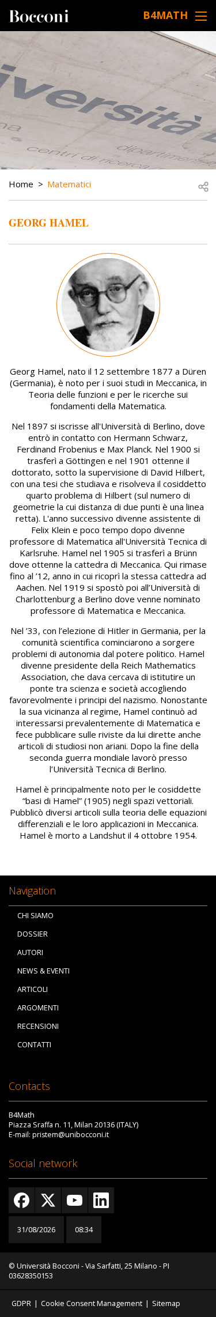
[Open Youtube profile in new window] (75, 1200)
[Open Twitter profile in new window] (48, 1200)
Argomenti (38, 1008)
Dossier (32, 934)
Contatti (34, 1045)
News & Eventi (43, 971)
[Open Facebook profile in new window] (22, 1200)
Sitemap (166, 1303)
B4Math (165, 15)
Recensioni (38, 1026)
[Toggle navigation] (201, 16)
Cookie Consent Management (91, 1303)
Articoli (32, 989)
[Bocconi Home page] (39, 15)
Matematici (69, 184)
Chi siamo (35, 915)
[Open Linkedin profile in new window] (101, 1200)
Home (21, 184)
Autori (30, 952)
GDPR (21, 1303)
